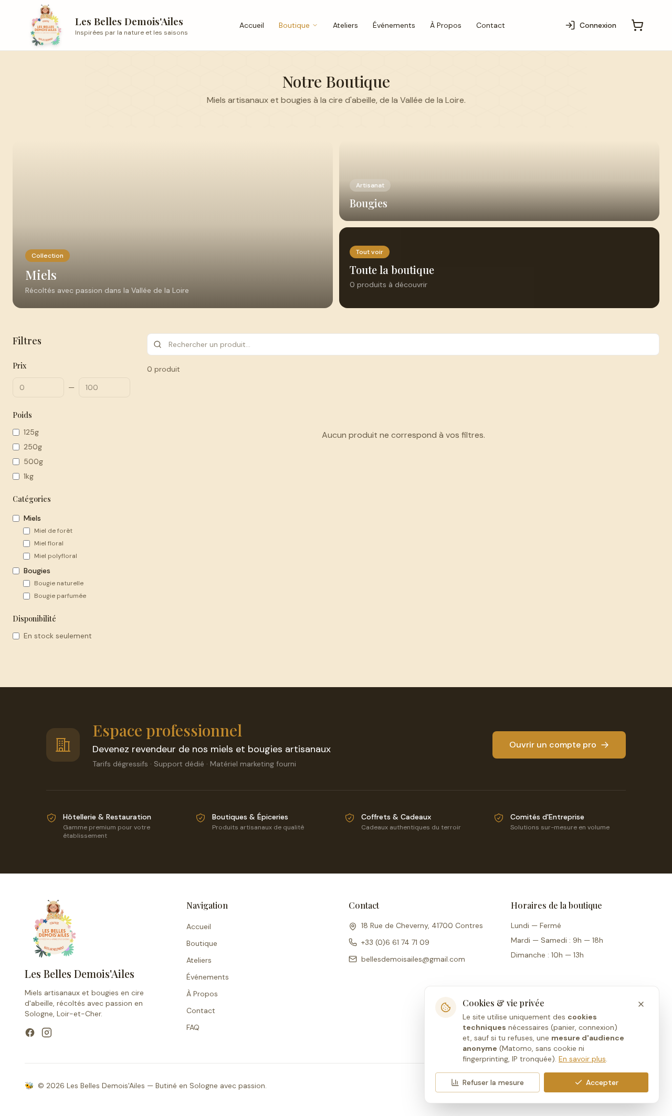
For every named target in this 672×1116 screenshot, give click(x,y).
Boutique (294, 25)
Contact (490, 25)
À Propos (445, 25)
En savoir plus (582, 1059)
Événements (394, 25)
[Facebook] (30, 1032)
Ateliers (345, 25)
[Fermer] (641, 1004)
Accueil (251, 25)
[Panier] (637, 25)
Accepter (602, 1082)
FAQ (193, 1027)
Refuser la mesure (493, 1082)
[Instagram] (46, 1032)
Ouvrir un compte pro (552, 744)
